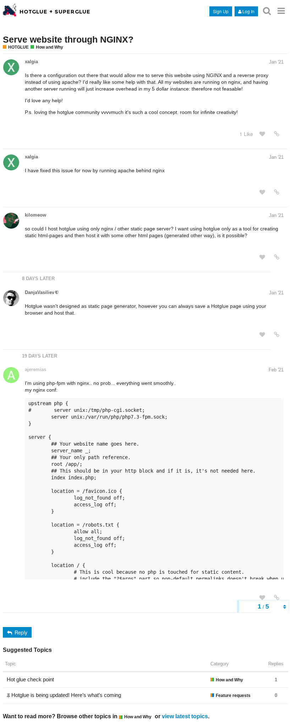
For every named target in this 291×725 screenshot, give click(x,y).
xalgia (31, 61)
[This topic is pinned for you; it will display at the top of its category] (9, 695)
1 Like (246, 133)
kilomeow (35, 215)
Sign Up (221, 11)
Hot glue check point (30, 679)
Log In (248, 11)
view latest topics (185, 716)
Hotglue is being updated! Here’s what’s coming (66, 695)
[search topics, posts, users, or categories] (267, 11)
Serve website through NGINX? (68, 39)
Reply (21, 632)
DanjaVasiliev (39, 292)
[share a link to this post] (276, 134)
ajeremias (35, 369)
